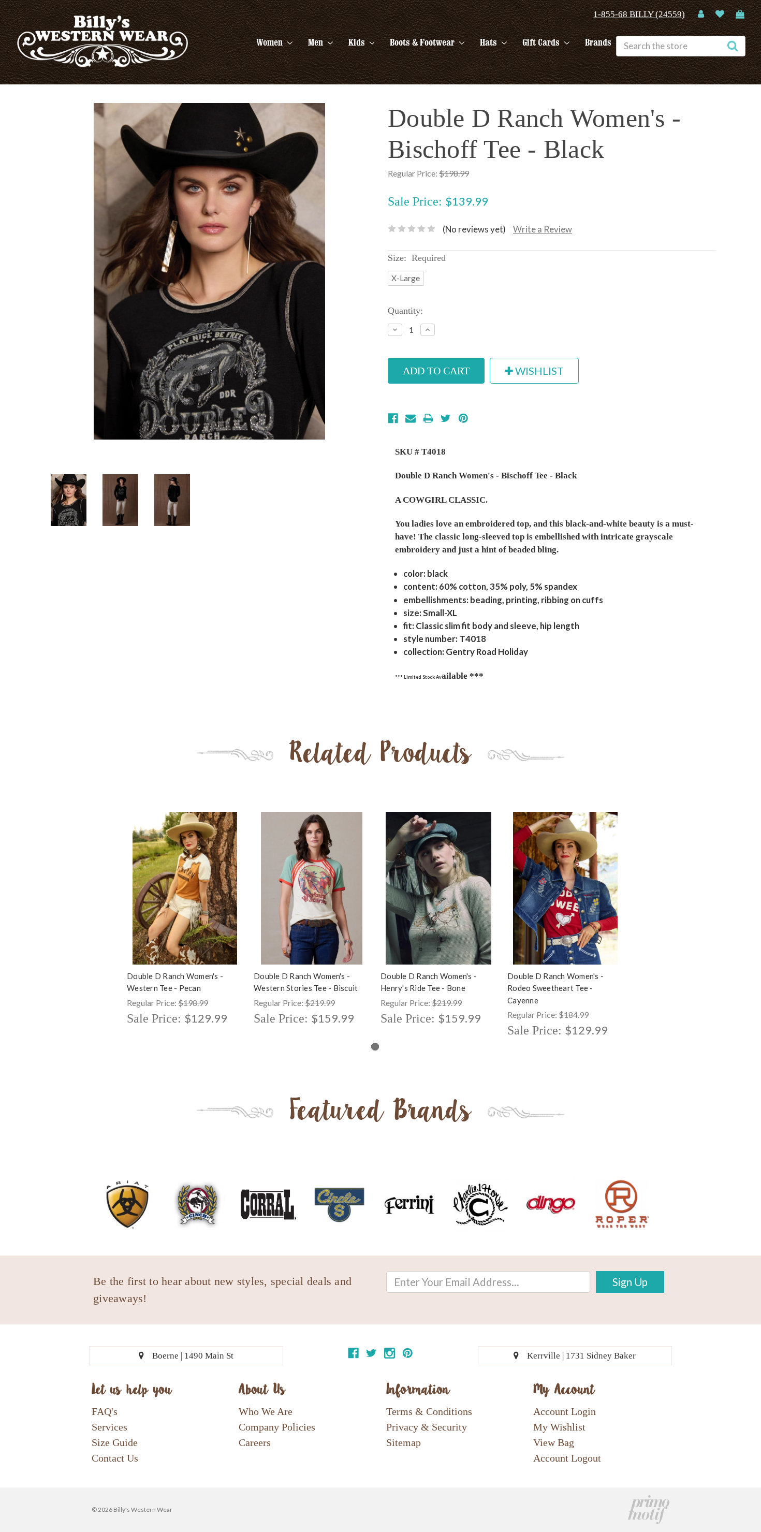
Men (316, 42)
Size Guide (115, 1442)
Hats (489, 42)
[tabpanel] (185, 920)
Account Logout (567, 1458)
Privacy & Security (426, 1427)
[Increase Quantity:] (427, 330)
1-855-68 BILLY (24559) (639, 14)
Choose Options (185, 897)
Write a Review (542, 229)
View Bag (553, 1442)
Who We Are (265, 1411)
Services (109, 1427)
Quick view (184, 879)
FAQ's (105, 1411)
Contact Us (115, 1458)
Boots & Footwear (423, 42)
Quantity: (405, 310)
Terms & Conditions (429, 1411)
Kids (357, 42)
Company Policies (277, 1427)
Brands (598, 42)
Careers (255, 1442)
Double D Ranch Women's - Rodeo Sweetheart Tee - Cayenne (555, 988)
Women (270, 42)
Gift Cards (542, 42)
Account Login (564, 1411)
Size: (417, 258)
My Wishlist (559, 1427)
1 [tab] (375, 1046)
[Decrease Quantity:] (395, 330)
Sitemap (403, 1442)
